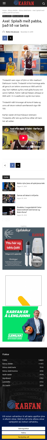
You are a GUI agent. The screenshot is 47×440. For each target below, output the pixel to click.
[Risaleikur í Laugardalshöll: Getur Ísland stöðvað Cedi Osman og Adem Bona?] (8, 210)
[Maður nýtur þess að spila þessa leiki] (8, 186)
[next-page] (7, 219)
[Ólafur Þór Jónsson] (4, 32)
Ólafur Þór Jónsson (12, 32)
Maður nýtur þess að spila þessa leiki (31, 183)
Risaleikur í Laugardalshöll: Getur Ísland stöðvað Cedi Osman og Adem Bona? (29, 209)
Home (4, 10)
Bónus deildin (13, 10)
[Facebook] (4, 38)
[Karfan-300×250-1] (23, 324)
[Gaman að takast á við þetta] (8, 198)
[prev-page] (3, 219)
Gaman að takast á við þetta (27, 195)
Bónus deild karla (25, 10)
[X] (10, 38)
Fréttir (26, 16)
